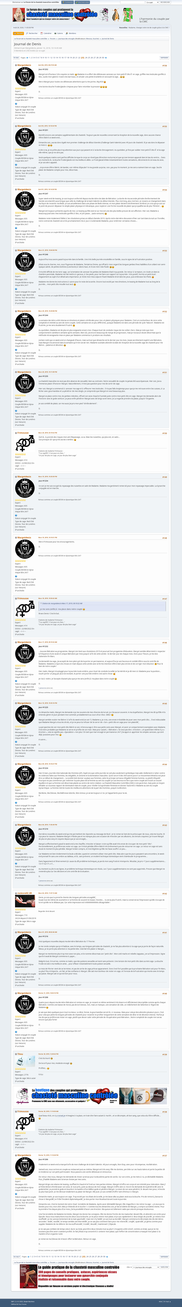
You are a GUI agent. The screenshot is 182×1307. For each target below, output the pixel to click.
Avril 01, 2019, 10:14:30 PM (47, 189)
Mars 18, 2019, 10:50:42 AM (47, 598)
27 (95, 57)
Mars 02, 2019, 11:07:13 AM (47, 893)
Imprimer (164, 58)
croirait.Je (61, 1115)
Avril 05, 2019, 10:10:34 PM (47, 126)
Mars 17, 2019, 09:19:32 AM (47, 642)
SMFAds (13, 1304)
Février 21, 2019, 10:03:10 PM (48, 993)
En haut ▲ (167, 1301)
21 (76, 57)
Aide (160, 1301)
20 (74, 57)
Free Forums (22, 1304)
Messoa (89, 39)
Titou (20, 1054)
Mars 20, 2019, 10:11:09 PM (47, 372)
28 (97, 57)
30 (103, 57)
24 (86, 57)
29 (100, 57)
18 (68, 57)
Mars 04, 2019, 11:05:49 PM (47, 825)
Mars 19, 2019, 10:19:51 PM (47, 537)
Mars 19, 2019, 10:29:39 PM (47, 476)
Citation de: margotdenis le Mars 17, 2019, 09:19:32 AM (62, 603)
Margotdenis (24, 65)
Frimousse (23, 432)
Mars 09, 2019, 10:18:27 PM (47, 764)
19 (71, 57)
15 (60, 57)
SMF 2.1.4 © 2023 (17, 1301)
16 (62, 57)
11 (48, 57)
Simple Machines (29, 1301)
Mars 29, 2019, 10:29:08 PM (47, 311)
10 (46, 57)
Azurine (95, 39)
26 (92, 57)
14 (57, 57)
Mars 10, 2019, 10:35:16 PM (47, 703)
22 (79, 57)
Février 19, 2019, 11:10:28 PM (48, 1155)
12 (51, 57)
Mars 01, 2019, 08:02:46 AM (47, 932)
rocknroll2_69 (24, 893)
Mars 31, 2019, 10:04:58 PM (47, 250)
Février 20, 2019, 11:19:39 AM (48, 1111)
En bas (16, 58)
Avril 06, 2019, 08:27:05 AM (47, 65)
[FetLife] (16, 103)
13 (54, 57)
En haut (17, 1257)
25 (89, 57)
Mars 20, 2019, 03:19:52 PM (47, 433)
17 (65, 57)
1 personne (42, 688)
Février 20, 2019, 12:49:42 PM (48, 1054)
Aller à (129, 1267)
